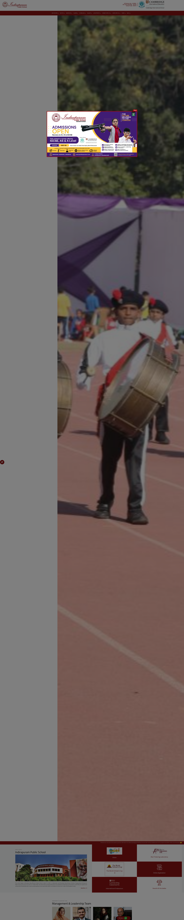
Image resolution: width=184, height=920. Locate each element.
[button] (32, 717)
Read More (83, 888)
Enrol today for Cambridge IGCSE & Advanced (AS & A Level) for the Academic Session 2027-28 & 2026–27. (146, 842)
